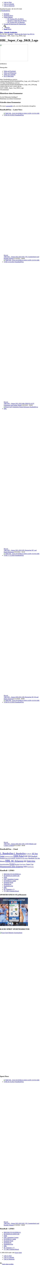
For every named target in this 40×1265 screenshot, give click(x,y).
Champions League (9, 856)
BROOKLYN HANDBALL (12, 874)
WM (25, 867)
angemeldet (9, 106)
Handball (34, 856)
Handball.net (7, 884)
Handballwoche (8, 886)
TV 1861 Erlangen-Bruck (11, 891)
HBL (8, 860)
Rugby (24, 864)
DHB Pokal (18, 856)
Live (12, 863)
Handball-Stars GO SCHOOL (8, 858)
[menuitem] (22, 14)
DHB (5, 877)
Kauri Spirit (18, 1252)
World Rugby (30, 866)
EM (29, 856)
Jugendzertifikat (4, 864)
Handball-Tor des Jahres (22, 858)
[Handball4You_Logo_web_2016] (5, 10)
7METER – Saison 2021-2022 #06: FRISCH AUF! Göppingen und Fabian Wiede (19, 404)
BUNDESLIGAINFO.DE (11, 876)
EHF (26, 856)
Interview (31, 861)
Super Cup (29, 864)
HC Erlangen (17, 861)
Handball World (8, 882)
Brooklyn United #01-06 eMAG (17, 20)
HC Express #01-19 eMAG (15, 19)
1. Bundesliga (6, 853)
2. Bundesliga (20, 853)
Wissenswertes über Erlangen (11, 866)
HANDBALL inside (10, 881)
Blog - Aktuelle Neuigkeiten (8, 32)
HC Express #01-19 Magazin (16, 22)
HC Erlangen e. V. (9, 889)
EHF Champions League (11, 879)
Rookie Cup (18, 864)
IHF (25, 861)
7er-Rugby (28, 853)
